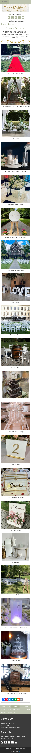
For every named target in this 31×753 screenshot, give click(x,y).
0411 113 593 (5, 725)
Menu (5, 2)
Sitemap (7, 748)
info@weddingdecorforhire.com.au (11, 727)
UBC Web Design (14, 751)
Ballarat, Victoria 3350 (7, 723)
